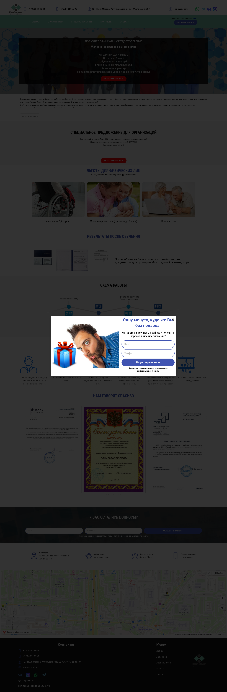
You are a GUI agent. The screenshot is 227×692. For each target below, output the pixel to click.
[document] (113, 346)
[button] (172, 320)
